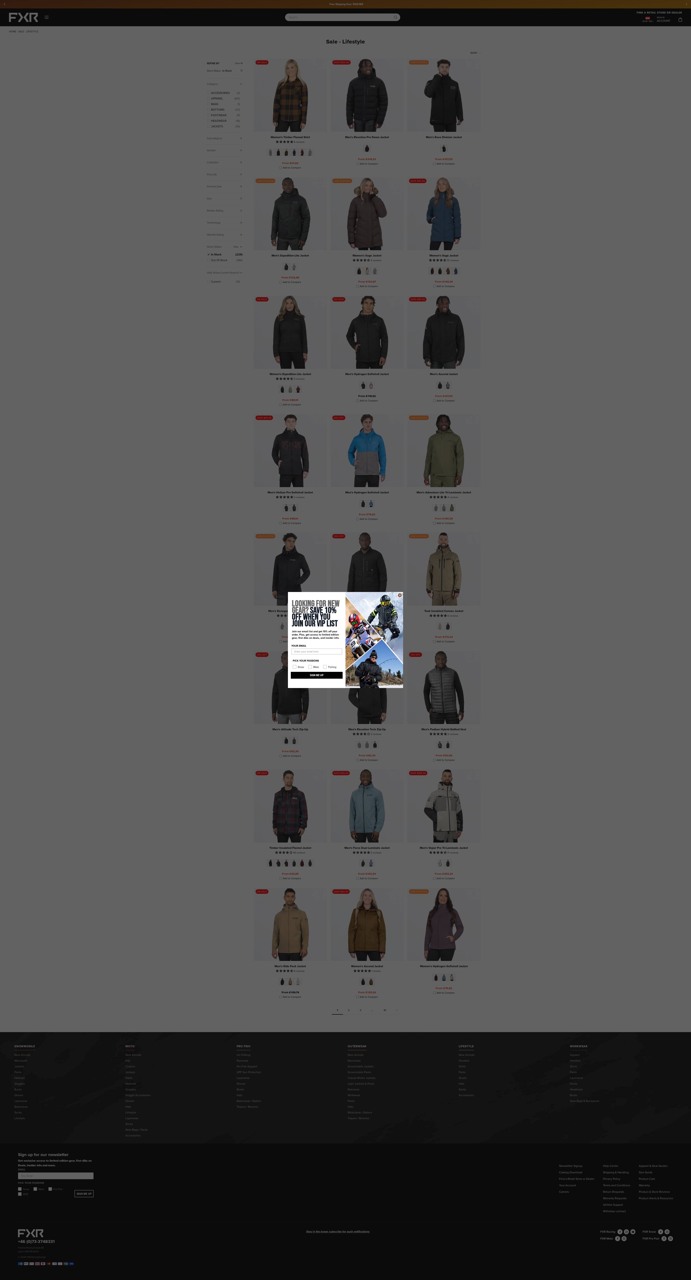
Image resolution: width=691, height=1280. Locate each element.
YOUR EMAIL (298, 646)
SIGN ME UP (317, 675)
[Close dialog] (400, 595)
